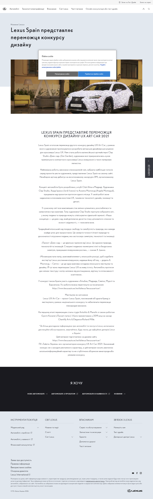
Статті (48, 432)
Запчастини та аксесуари (90, 432)
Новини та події (52, 427)
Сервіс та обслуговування (91, 427)
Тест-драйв (118, 432)
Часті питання (77, 9)
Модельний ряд (17, 427)
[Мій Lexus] (144, 9)
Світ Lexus (63, 9)
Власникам (51, 9)
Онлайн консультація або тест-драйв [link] (101, 9)
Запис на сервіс (145, 2)
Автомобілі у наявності (22, 439)
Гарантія (83, 437)
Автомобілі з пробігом (22, 433)
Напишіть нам (119, 427)
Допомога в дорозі (87, 441)
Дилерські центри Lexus (124, 437)
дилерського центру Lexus (95, 481)
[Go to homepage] (4, 9)
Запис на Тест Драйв (128, 2)
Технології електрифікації (33, 9)
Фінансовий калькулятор (23, 445)
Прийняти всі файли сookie (94, 74)
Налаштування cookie (62, 74)
